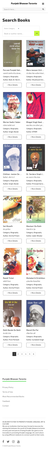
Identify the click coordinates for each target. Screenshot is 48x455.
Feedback (6, 401)
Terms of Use (7, 392)
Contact (5, 406)
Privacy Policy (7, 387)
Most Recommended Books (13, 396)
